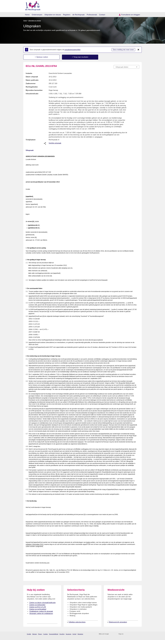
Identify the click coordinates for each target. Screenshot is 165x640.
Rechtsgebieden (32, 87)
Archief (74, 634)
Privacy (40, 634)
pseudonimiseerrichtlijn (72, 50)
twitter (125, 634)
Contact (102, 15)
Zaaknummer (31, 83)
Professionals (92, 15)
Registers (66, 15)
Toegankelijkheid (53, 634)
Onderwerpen (37, 15)
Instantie (29, 73)
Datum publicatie (32, 80)
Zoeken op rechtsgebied (37, 609)
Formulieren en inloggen (130, 15)
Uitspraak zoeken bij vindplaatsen (41, 613)
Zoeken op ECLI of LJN (37, 607)
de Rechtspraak (78, 15)
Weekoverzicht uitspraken (118, 622)
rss (111, 634)
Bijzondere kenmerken (34, 90)
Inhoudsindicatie (32, 94)
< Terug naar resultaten (80, 57)
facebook (128, 634)
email (114, 634)
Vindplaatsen (31, 140)
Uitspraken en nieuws (52, 15)
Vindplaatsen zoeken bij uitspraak (41, 611)
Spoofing (62, 634)
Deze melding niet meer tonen (123, 50)
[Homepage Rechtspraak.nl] (32, 5)
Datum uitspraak (32, 77)
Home (27, 15)
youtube (138, 634)
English (29, 634)
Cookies (45, 634)
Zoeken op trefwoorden (37, 605)
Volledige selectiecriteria (76, 622)
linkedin (135, 634)
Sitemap (34, 634)
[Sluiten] (138, 49)
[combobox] (126, 66)
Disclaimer (80, 634)
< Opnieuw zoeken (41, 57)
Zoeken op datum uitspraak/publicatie (42, 602)
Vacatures (68, 634)
